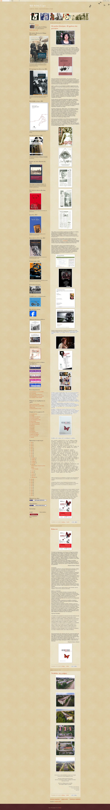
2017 (32, 456)
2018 (32, 455)
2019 (32, 453)
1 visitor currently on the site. (40, 505)
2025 (32, 444)
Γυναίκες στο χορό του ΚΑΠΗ (34, 404)
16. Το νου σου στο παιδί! (34, 435)
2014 (32, 482)
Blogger (60, 807)
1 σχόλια (67, 666)
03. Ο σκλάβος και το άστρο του (35, 416)
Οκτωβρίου (33, 461)
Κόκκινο (54, 529)
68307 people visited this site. (39, 500)
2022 (32, 448)
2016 (32, 479)
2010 (32, 488)
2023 (32, 447)
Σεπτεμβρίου (34, 462)
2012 (32, 485)
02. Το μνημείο (32, 415)
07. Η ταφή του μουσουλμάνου (35, 422)
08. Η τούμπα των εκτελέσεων (35, 424)
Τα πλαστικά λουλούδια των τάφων (35, 408)
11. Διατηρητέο (32, 428)
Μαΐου (33, 472)
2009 (32, 490)
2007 (32, 493)
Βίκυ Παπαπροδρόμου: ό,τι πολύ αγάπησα (37, 396)
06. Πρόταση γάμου (33, 421)
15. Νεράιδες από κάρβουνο (34, 434)
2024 (32, 445)
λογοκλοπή (65, 240)
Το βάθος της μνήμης (59, 673)
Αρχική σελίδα (64, 799)
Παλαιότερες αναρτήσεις (75, 799)
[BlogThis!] (73, 522)
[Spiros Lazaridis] (33, 316)
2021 (32, 450)
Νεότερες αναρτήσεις (55, 799)
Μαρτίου (33, 475)
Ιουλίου (33, 464)
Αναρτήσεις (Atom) (58, 801)
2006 (32, 495)
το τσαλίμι (38, 5)
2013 (32, 484)
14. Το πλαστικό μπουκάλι (34, 432)
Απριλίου (33, 474)
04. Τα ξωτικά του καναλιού (34, 418)
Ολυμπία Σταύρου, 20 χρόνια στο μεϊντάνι (38, 465)
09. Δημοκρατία (32, 425)
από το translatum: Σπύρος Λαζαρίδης (36, 397)
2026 (32, 442)
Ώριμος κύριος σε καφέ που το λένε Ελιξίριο (37, 405)
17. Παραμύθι (32, 437)
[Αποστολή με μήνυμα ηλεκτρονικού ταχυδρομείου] (72, 522)
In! (31, 505)
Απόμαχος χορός (32, 407)
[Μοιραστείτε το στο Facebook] (75, 522)
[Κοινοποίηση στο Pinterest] (76, 522)
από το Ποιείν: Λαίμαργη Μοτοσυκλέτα (36, 394)
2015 (32, 480)
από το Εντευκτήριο (33, 393)
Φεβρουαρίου (34, 477)
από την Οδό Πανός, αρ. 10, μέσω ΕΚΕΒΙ (36, 391)
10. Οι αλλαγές (32, 427)
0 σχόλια (67, 795)
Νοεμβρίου (33, 459)
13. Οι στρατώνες (32, 431)
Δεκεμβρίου (34, 458)
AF (31, 500)
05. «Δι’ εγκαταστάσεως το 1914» (35, 419)
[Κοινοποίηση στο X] (74, 522)
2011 (32, 487)
